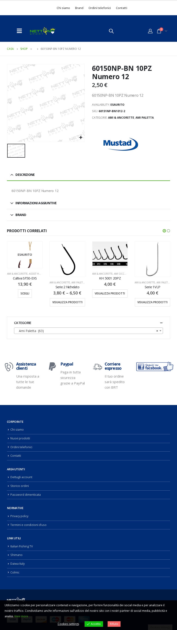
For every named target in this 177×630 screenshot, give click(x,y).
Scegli (25, 293)
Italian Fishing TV (21, 546)
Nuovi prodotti (20, 438)
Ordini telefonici (99, 8)
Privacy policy (19, 516)
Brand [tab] (20, 215)
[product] (67, 259)
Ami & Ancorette (121, 118)
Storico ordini (19, 486)
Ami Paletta (145, 118)
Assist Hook (36, 273)
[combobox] (88, 330)
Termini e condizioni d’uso (28, 525)
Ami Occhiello (123, 273)
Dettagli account (21, 477)
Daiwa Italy (17, 564)
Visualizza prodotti (67, 302)
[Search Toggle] (111, 31)
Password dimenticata (25, 495)
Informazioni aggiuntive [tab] (35, 203)
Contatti (121, 8)
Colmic (14, 572)
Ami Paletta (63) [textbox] (87, 331)
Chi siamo (63, 8)
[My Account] (150, 31)
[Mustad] (121, 144)
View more (21, 616)
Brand (79, 8)
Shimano (16, 555)
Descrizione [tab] (25, 174)
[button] (164, 231)
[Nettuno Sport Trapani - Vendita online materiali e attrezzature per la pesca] (42, 31)
